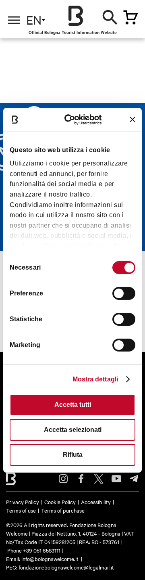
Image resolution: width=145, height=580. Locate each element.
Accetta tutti (72, 404)
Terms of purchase (63, 510)
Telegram (134, 479)
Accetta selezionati (73, 429)
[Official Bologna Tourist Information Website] (75, 16)
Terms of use (21, 510)
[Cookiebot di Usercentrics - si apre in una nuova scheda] (74, 119)
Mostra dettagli (95, 379)
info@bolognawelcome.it (50, 558)
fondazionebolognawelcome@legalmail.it (66, 567)
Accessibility (96, 501)
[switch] (123, 293)
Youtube (116, 479)
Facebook (81, 479)
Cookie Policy (60, 501)
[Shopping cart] (130, 17)
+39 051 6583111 (42, 550)
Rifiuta (73, 454)
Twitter (99, 479)
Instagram (63, 479)
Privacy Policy (22, 501)
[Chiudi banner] (132, 119)
